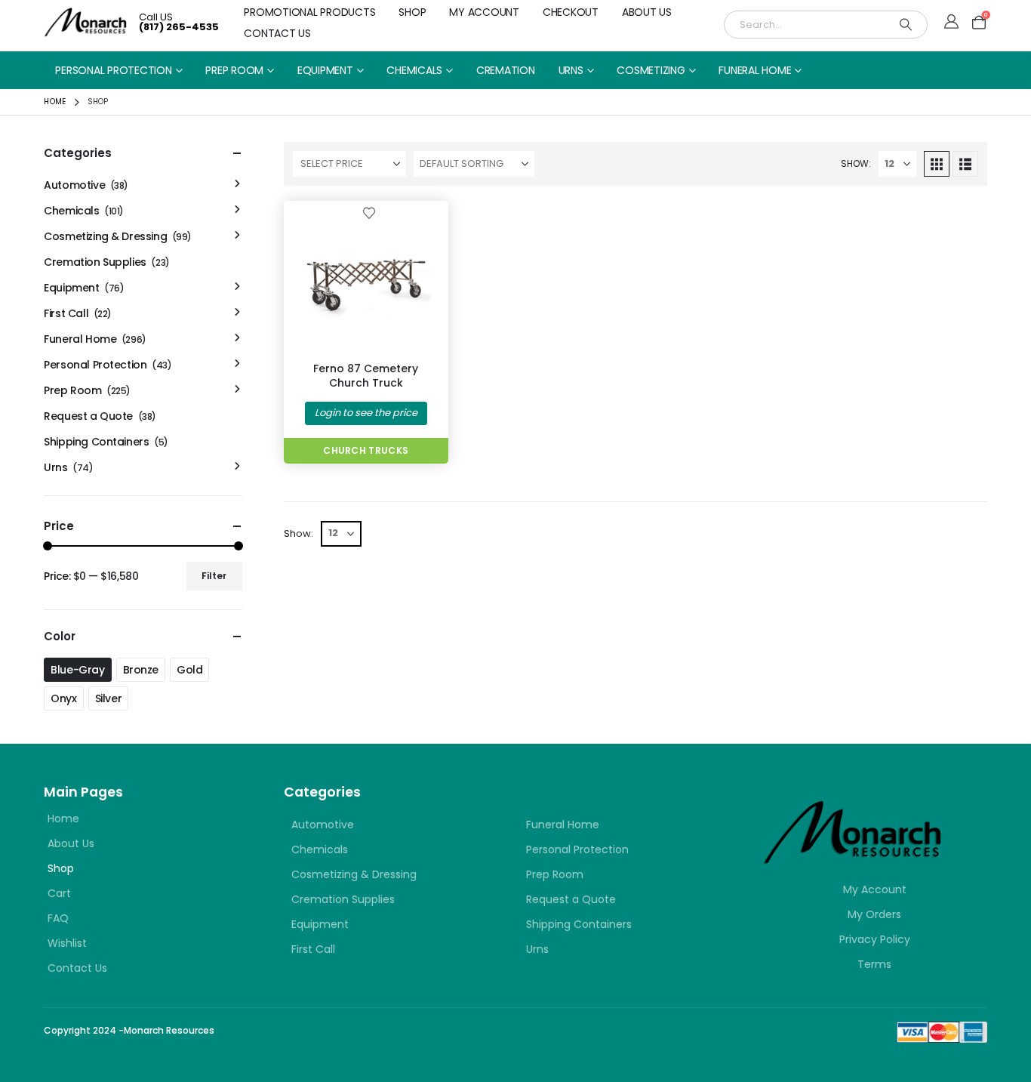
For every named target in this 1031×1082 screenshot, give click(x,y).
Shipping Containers (96, 441)
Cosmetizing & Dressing (105, 236)
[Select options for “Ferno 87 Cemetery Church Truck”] (412, 237)
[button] (936, 164)
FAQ (58, 918)
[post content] (366, 283)
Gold (189, 669)
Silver (108, 698)
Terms (874, 964)
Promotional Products (309, 12)
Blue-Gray (77, 669)
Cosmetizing (651, 70)
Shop (412, 12)
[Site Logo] (86, 22)
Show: (856, 163)
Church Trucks (365, 450)
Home (63, 818)
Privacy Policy (874, 939)
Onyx (63, 698)
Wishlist (67, 943)
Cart (59, 893)
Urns (571, 70)
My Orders (874, 914)
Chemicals (414, 70)
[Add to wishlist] (369, 212)
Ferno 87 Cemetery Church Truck (365, 375)
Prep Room (234, 70)
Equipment (325, 70)
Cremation (505, 70)
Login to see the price (366, 412)
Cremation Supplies (95, 262)
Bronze (140, 669)
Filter (214, 575)
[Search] (906, 24)
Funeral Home (755, 70)
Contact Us (277, 33)
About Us (647, 12)
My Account (484, 12)
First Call (66, 313)
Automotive (74, 185)
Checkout (571, 12)
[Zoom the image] (852, 809)
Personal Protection (113, 70)
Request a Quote (88, 416)
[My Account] (951, 23)
